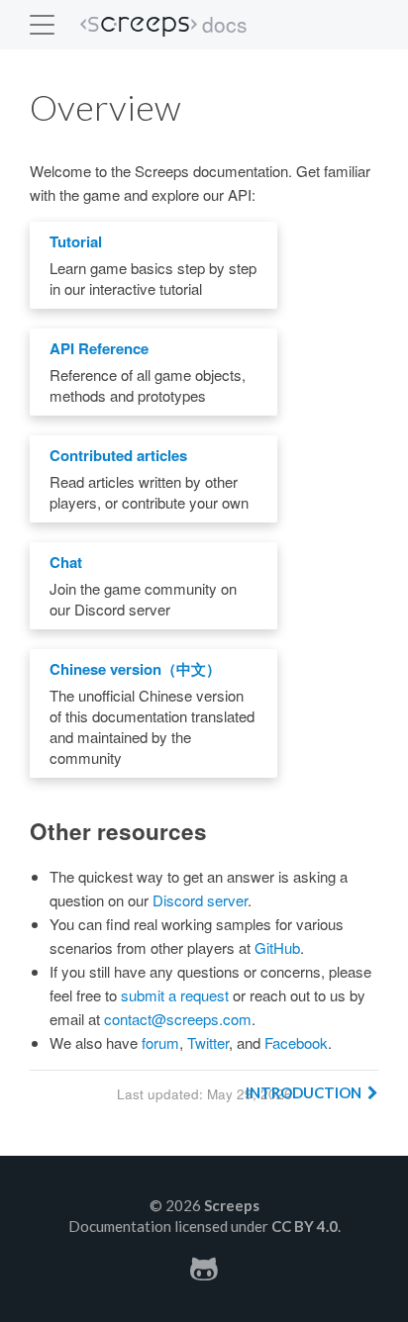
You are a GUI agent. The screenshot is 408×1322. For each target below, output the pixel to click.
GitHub (277, 947)
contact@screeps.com (178, 1018)
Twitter (208, 1042)
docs (225, 24)
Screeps (138, 27)
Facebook (296, 1042)
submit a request (175, 995)
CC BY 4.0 (304, 1226)
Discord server (200, 900)
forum (160, 1042)
